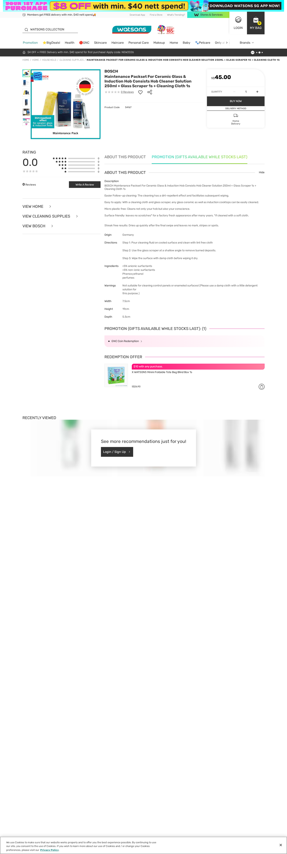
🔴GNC (84, 42)
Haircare (117, 42)
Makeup (159, 42)
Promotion (30, 42)
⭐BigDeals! (51, 42)
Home (174, 42)
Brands (245, 42)
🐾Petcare (202, 42)
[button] (256, 23)
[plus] (257, 92)
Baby (186, 42)
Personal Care (138, 42)
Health (69, 42)
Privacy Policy (49, 850)
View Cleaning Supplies (46, 216)
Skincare (100, 42)
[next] (226, 42)
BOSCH (111, 71)
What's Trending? (176, 14)
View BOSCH (34, 226)
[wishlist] (140, 92)
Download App (137, 14)
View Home (33, 206)
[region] (143, 845)
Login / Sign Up (114, 452)
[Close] (280, 845)
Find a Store (156, 14)
